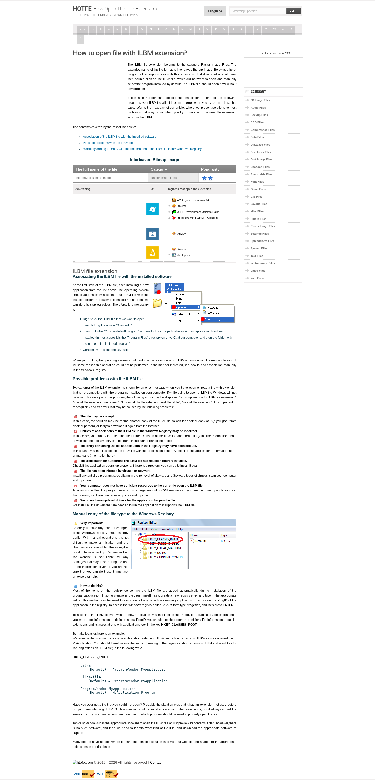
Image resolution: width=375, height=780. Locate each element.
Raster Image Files (263, 226)
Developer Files (261, 152)
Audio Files (258, 107)
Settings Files (260, 233)
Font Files (257, 181)
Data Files (257, 137)
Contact (156, 762)
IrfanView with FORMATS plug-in (197, 218)
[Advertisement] (98, 87)
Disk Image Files (261, 159)
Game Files (258, 189)
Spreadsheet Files (262, 241)
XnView (181, 206)
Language (215, 11)
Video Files (258, 270)
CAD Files (257, 122)
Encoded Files (260, 166)
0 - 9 (82, 28)
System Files (259, 248)
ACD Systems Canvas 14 (193, 200)
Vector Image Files (263, 263)
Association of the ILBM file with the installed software (120, 137)
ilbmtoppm (183, 255)
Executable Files (261, 174)
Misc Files (257, 211)
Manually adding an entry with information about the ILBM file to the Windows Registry (142, 149)
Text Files (257, 255)
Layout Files (259, 203)
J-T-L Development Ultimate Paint (198, 212)
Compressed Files (263, 129)
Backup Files (259, 115)
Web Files (257, 278)
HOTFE (115, 9)
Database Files (260, 144)
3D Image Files (260, 100)
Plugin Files (258, 218)
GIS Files (256, 196)
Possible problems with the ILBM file (108, 143)
